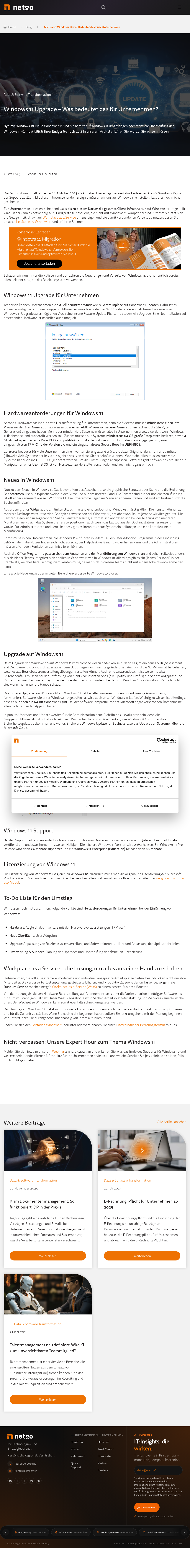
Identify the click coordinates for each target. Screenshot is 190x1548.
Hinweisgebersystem (136, 1543)
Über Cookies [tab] (151, 751)
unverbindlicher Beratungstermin (140, 1024)
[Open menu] (180, 7)
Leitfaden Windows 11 (47, 1024)
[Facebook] (17, 1481)
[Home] (18, 7)
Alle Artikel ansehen (171, 1121)
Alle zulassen (149, 805)
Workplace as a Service (59, 217)
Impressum (119, 1543)
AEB (181, 1543)
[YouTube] (39, 1481)
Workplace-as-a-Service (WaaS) (74, 986)
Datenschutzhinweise (168, 1495)
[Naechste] (184, 1532)
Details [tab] (95, 751)
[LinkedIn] (10, 1481)
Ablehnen (41, 805)
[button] (103, 7)
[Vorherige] (5, 1532)
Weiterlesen (48, 1255)
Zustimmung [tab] (39, 751)
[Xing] (24, 1481)
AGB (174, 1543)
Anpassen (92, 805)
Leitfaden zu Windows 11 (34, 221)
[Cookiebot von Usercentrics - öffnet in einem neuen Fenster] (159, 740)
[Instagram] (32, 1481)
